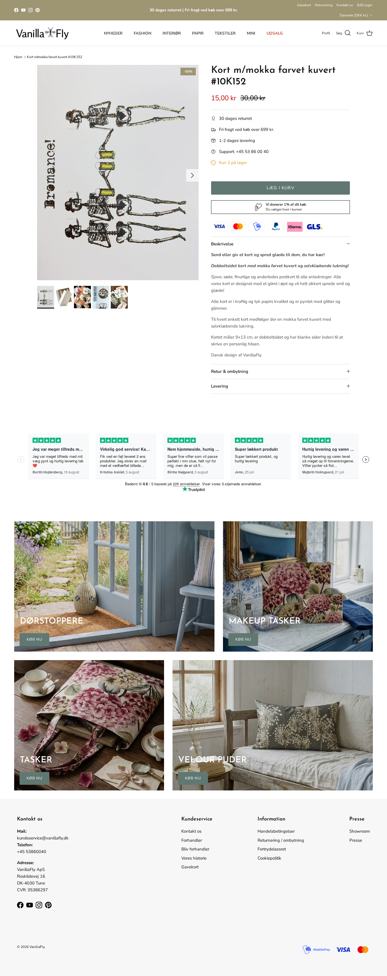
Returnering (324, 5)
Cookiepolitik (269, 858)
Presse (355, 840)
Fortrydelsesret (272, 849)
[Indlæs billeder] (118, 172)
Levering (219, 386)
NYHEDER (113, 33)
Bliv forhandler (195, 849)
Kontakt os (345, 5)
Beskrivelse (222, 244)
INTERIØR (172, 33)
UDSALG (275, 33)
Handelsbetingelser (276, 831)
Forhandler (191, 840)
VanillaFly (36, 947)
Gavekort (304, 5)
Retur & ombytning (229, 371)
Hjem (18, 57)
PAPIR (197, 33)
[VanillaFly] (42, 33)
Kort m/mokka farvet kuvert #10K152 (54, 57)
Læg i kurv (280, 188)
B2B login (364, 5)
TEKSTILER (225, 33)
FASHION (142, 33)
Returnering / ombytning (281, 840)
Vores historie (194, 858)
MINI (251, 33)
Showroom (359, 831)
